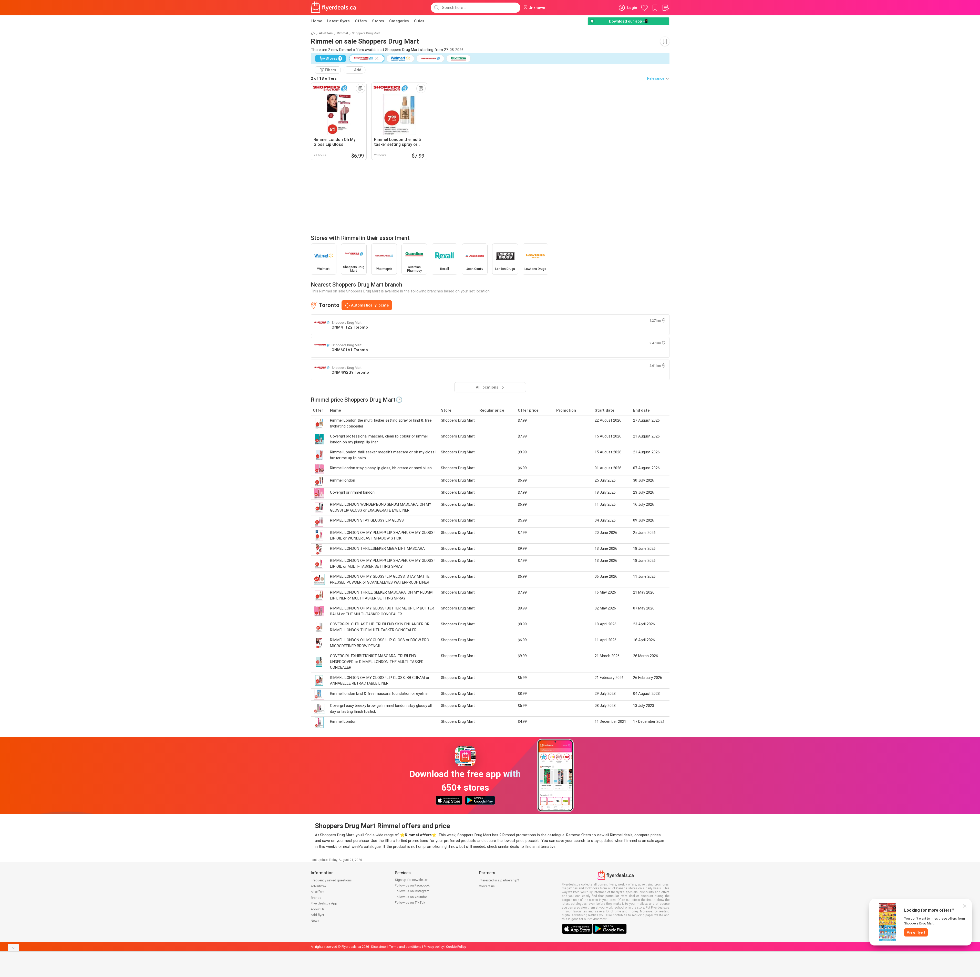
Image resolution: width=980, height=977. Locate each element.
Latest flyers (338, 21)
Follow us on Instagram (412, 891)
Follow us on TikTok (410, 902)
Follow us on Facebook (412, 885)
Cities (419, 21)
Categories (399, 21)
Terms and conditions (405, 947)
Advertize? (318, 886)
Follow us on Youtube (411, 897)
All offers (326, 33)
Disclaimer (379, 947)
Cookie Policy (456, 947)
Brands (316, 898)
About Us (318, 909)
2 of (324, 78)
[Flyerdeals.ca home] (333, 7)
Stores (378, 21)
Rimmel (342, 33)
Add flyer (317, 915)
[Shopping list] (665, 8)
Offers (361, 21)
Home (316, 21)
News (315, 921)
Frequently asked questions (331, 880)
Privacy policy (434, 947)
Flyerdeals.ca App (324, 903)
